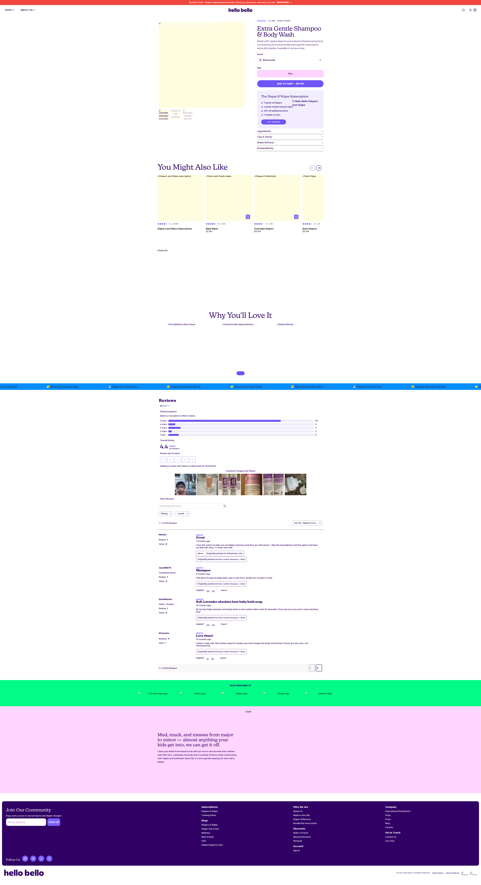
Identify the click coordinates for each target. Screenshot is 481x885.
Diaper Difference (302, 819)
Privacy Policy (438, 873)
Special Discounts (302, 837)
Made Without (265, 142)
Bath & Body (207, 837)
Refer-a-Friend (300, 833)
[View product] (181, 198)
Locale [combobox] (181, 513)
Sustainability (265, 148)
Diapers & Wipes (209, 811)
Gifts (203, 841)
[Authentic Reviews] (165, 406)
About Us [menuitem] (26, 10)
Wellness (205, 833)
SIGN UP (54, 822)
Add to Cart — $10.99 (290, 83)
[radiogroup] (290, 73)
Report (224, 590)
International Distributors (397, 811)
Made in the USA (301, 815)
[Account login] (470, 10)
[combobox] (290, 60)
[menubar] (20, 10)
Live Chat (389, 841)
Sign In (296, 850)
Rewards (297, 841)
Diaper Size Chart (210, 829)
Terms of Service (452, 873)
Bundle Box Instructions (305, 823)
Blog (387, 823)
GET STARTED (273, 122)
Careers (389, 827)
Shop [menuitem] (8, 10)
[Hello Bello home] (240, 10)
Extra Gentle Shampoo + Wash (231, 559)
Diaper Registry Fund (212, 845)
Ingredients (264, 131)
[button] (163, 459)
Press (388, 819)
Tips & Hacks (264, 137)
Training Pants (208, 815)
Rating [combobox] (164, 513)
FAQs (388, 815)
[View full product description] (181, 228)
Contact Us (390, 837)
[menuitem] (463, 10)
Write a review (283, 21)
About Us (297, 811)
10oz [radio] (290, 73)
